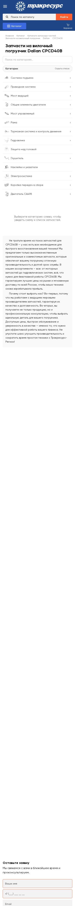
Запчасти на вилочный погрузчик (22, 38)
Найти (64, 17)
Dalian (46, 38)
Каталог (21, 35)
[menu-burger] (5, 6)
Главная (9, 35)
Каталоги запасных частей (41, 35)
